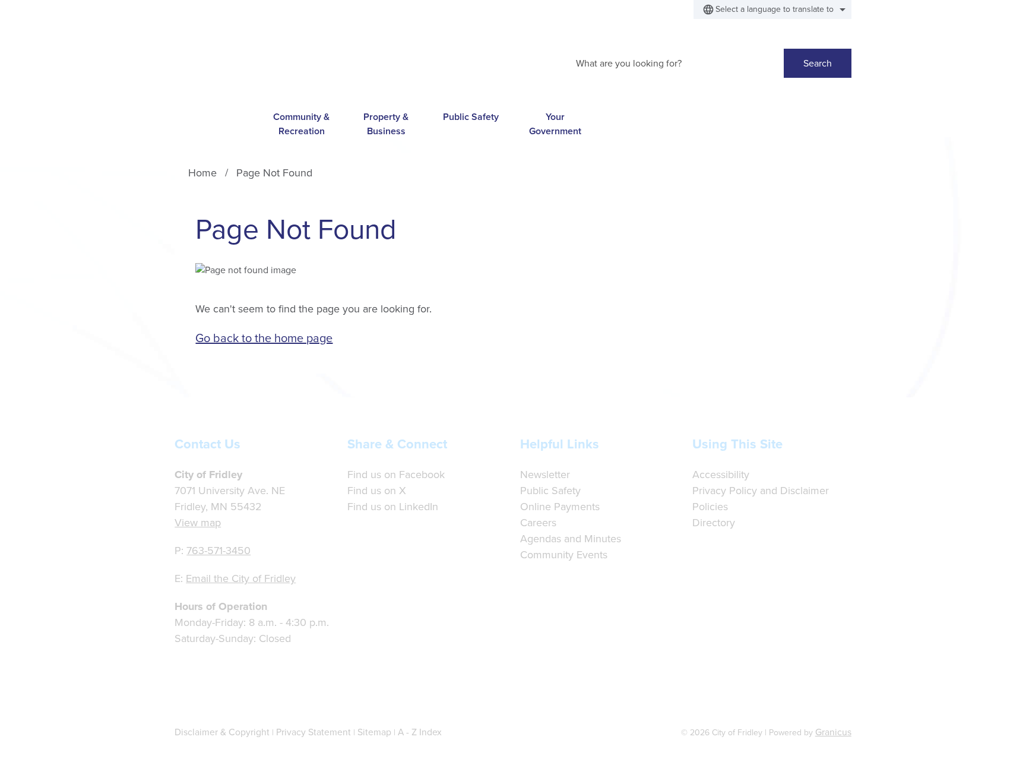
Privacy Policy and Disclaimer (760, 490)
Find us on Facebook (396, 474)
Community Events (563, 554)
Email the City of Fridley (241, 578)
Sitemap (374, 732)
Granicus (833, 732)
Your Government (555, 123)
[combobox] (772, 9)
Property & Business (385, 123)
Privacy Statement (313, 732)
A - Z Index (420, 732)
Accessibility (720, 474)
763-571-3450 (218, 550)
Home (202, 173)
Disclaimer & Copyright (222, 732)
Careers (538, 522)
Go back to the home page (263, 338)
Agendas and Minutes (570, 538)
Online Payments (560, 506)
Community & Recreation (301, 123)
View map (198, 522)
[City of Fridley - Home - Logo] (268, 60)
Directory (713, 522)
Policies (710, 506)
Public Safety (471, 117)
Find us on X (376, 490)
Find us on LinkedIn (392, 506)
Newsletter (545, 474)
